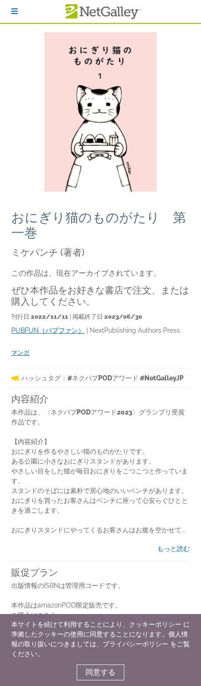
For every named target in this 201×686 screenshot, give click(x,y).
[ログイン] (14, 11)
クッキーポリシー (155, 624)
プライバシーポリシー (135, 644)
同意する (100, 672)
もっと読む (173, 548)
